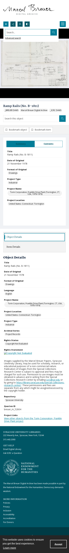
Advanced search (13, 38)
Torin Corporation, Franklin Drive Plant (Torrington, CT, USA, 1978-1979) (35, 193)
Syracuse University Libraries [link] (21, 432)
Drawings (13, 173)
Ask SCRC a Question (12, 453)
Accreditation (9, 518)
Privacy (6, 506)
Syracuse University (14, 400)
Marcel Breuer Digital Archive (34, 110)
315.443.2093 (9, 439)
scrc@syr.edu (53, 379)
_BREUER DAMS (11, 110)
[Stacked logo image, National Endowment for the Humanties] (21, 468)
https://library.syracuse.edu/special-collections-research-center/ (34, 384)
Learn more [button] (9, 548)
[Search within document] (62, 118)
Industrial (13, 182)
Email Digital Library (12, 449)
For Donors (8, 522)
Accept (58, 544)
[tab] (20, 144)
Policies (6, 502)
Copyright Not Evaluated (17, 343)
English (9, 293)
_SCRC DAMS (55, 110)
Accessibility (8, 514)
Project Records (13, 334)
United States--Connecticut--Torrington (26, 203)
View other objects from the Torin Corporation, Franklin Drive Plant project (33, 420)
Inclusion (7, 510)
